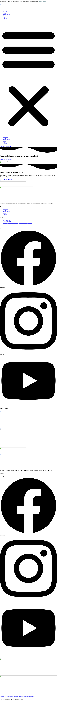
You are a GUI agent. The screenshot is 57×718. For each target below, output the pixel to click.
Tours (4, 13)
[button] (28, 77)
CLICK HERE (42, 1)
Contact (5, 18)
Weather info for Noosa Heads (10, 717)
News (4, 15)
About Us (5, 11)
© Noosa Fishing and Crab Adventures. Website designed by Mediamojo (17, 696)
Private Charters (6, 14)
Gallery (4, 17)
